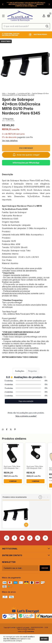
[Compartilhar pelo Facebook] (6, 429)
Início (3, 93)
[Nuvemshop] (26, 632)
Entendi (44, 639)
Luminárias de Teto (23, 93)
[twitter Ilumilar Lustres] (37, 538)
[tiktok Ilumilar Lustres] (30, 538)
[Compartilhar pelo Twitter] (11, 429)
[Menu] (4, 16)
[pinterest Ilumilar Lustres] (45, 538)
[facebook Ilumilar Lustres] (14, 538)
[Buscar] (47, 26)
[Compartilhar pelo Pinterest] (15, 429)
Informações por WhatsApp (26, 163)
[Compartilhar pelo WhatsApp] (3, 429)
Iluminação (11, 93)
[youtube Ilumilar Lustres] (22, 538)
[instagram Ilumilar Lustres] (6, 538)
